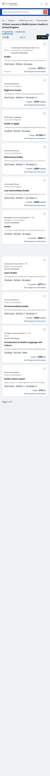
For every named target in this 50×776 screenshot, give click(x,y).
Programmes (12, 20)
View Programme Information (35, 71)
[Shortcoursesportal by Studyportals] (10, 4)
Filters (44, 37)
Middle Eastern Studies (26, 20)
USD (4, 37)
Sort (22, 37)
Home (4, 20)
